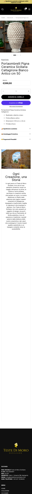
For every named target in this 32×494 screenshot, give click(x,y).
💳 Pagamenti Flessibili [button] (8, 139)
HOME (3, 488)
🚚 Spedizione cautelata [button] (9, 129)
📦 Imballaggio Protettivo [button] (9, 134)
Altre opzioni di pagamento (16, 106)
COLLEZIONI (5, 491)
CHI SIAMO (4, 493)
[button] (2, 9)
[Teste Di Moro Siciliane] (16, 9)
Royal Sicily (5, 59)
